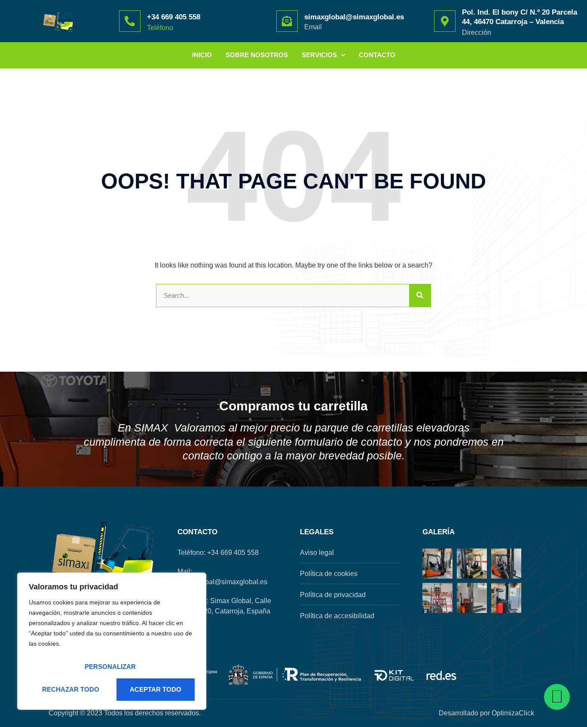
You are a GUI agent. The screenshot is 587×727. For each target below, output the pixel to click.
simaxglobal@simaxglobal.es (354, 17)
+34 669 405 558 (173, 17)
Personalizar (110, 666)
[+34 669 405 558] (130, 21)
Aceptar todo (155, 689)
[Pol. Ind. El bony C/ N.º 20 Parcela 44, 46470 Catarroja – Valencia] (445, 21)
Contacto (377, 55)
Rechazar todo (70, 689)
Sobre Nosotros (257, 55)
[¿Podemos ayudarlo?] (557, 697)
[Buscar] (420, 295)
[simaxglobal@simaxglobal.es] (287, 21)
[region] (111, 641)
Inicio (202, 55)
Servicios (319, 55)
